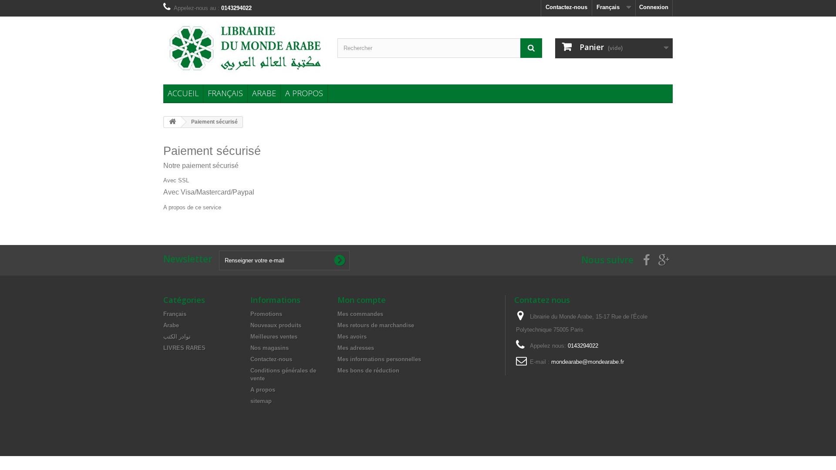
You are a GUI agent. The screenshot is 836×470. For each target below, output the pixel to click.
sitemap (261, 401)
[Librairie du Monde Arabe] (243, 48)
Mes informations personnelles (379, 359)
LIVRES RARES (184, 348)
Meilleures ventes (273, 336)
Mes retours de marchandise (375, 325)
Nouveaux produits (275, 325)
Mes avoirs (352, 336)
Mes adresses (355, 348)
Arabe (264, 93)
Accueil (183, 93)
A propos (304, 93)
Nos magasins (269, 348)
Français (225, 93)
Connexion (653, 7)
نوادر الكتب (177, 336)
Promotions (266, 314)
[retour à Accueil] (172, 122)
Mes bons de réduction (368, 370)
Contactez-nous (566, 7)
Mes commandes (360, 314)
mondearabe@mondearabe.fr (587, 362)
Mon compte (361, 300)
